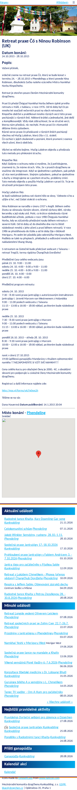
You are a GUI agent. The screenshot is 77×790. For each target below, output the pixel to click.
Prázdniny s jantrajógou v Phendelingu (28, 633)
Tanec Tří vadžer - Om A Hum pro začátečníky (33, 692)
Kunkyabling (12, 522)
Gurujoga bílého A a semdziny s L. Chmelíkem (33, 682)
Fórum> (4, 2)
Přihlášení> (62, 2)
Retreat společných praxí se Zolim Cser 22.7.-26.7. (36, 623)
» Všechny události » (60, 702)
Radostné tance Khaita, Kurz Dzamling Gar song (34, 519)
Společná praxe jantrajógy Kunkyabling (33, 727)
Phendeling (36, 413)
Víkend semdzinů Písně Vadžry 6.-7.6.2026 (30, 662)
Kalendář (10, 772)
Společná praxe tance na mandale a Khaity (31, 652)
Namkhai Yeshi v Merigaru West (24, 643)
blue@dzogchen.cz (12, 788)
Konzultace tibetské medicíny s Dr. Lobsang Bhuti (35, 672)
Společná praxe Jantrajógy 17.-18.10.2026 (31, 545)
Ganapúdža (11, 756)
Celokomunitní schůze (18, 529)
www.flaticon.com (49, 778)
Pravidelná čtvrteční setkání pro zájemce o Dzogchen (38, 717)
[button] (38, 454)
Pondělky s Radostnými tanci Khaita (27, 737)
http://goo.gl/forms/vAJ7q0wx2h (20, 390)
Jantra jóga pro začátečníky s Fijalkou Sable (31, 564)
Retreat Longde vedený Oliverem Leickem (31, 613)
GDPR (62, 784)
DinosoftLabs (25, 778)
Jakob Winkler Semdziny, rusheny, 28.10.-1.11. (33, 535)
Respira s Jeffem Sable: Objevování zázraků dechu (36, 584)
